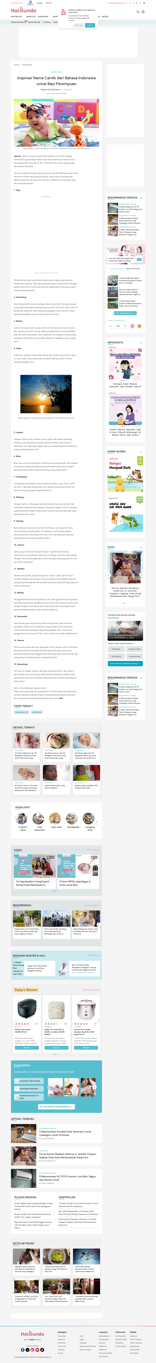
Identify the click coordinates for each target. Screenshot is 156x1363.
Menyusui (61, 1339)
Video (55, 22)
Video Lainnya (93, 850)
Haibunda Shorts (18, 22)
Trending (47, 22)
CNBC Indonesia (136, 1343)
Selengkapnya (94, 955)
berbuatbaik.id (104, 1336)
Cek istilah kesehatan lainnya (124, 664)
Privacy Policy (121, 1346)
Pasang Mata (103, 1339)
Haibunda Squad (117, 269)
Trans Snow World (105, 1353)
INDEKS (105, 16)
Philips (18, 1027)
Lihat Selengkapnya (123, 313)
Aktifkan (90, 25)
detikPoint (103, 1350)
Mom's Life (62, 1346)
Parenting (61, 1343)
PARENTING (43, 16)
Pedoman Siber (121, 1339)
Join (139, 259)
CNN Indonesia (135, 1339)
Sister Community (133, 269)
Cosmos (77, 1027)
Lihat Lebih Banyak (92, 905)
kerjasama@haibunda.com (117, 3)
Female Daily (135, 1350)
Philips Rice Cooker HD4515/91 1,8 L (22, 1030)
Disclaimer (119, 1343)
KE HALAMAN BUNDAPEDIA (55, 1107)
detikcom (133, 1336)
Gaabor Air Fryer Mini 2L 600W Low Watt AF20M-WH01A (54, 1031)
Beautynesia (134, 1346)
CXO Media (134, 1353)
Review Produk (85, 1350)
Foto (81, 1336)
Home (16, 64)
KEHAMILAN (16, 16)
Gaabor (47, 1027)
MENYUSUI (31, 16)
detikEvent (103, 1346)
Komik (60, 1353)
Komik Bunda (34, 22)
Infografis (83, 1343)
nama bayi (20, 712)
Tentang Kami (121, 1336)
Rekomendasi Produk (88, 1346)
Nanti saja (78, 25)
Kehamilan (62, 1336)
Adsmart (102, 1343)
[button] (96, 822)
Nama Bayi (27, 64)
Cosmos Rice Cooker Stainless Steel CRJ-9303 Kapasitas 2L (84, 1031)
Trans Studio (103, 1356)
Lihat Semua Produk (91, 989)
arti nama (36, 712)
